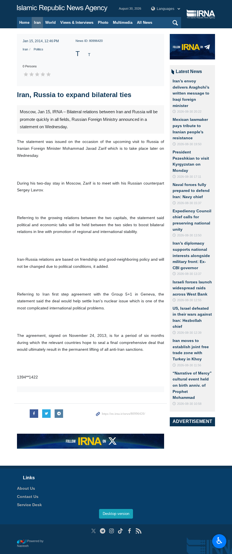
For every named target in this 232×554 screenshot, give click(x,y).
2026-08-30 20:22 (189, 111)
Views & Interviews (76, 22)
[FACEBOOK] (129, 531)
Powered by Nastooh (30, 543)
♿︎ (219, 541)
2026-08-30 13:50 (189, 235)
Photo (103, 22)
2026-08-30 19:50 (189, 144)
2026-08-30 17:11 (189, 176)
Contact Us (27, 496)
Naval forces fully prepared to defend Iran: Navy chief (191, 190)
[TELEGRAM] (102, 531)
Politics (38, 49)
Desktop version (116, 514)
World (50, 22)
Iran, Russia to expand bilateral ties (74, 95)
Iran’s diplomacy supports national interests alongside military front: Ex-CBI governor (191, 255)
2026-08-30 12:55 (189, 300)
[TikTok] (120, 531)
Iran (37, 22)
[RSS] (138, 531)
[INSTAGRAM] (111, 531)
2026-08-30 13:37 (189, 273)
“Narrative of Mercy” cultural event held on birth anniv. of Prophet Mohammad (192, 385)
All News (144, 22)
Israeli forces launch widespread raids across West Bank (192, 288)
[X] (93, 531)
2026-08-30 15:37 (189, 203)
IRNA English (62, 8)
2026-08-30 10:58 (189, 403)
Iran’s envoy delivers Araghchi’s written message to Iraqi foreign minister (191, 93)
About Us (26, 488)
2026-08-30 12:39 (189, 332)
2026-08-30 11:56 (189, 365)
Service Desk (29, 504)
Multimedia (122, 22)
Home (24, 22)
